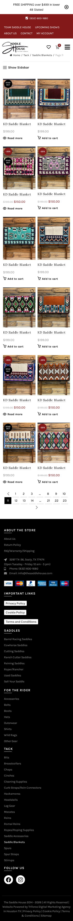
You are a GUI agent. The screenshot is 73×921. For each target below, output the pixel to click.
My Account (45, 33)
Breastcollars (12, 763)
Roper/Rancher (13, 669)
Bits (6, 757)
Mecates (9, 812)
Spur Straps (11, 854)
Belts (7, 705)
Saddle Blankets (42, 55)
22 (56, 500)
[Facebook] (8, 879)
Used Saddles (12, 675)
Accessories (11, 699)
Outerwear (10, 723)
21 (48, 500)
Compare (31, 82)
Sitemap (46, 915)
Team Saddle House (17, 27)
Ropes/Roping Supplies (19, 830)
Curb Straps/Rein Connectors (22, 787)
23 (65, 500)
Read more (15, 138)
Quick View (31, 89)
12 (16, 500)
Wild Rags (10, 735)
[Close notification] (66, 7)
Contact (26, 33)
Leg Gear (9, 806)
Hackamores (12, 793)
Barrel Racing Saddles (18, 639)
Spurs (7, 848)
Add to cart (50, 138)
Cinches (9, 775)
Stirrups (9, 860)
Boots (8, 711)
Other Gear (10, 741)
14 (32, 500)
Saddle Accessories (16, 836)
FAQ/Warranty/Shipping (19, 551)
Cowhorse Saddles (15, 645)
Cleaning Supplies (15, 781)
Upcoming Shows (47, 27)
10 (64, 494)
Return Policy (12, 545)
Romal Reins (12, 824)
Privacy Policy (32, 911)
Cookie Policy (51, 911)
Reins (7, 818)
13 (24, 500)
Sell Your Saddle (14, 681)
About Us (10, 33)
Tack (26, 55)
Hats (7, 717)
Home (16, 55)
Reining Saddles (14, 663)
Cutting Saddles (14, 651)
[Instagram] (20, 879)
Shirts (8, 729)
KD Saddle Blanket (17, 124)
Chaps (8, 769)
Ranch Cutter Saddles (17, 657)
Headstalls (11, 799)
